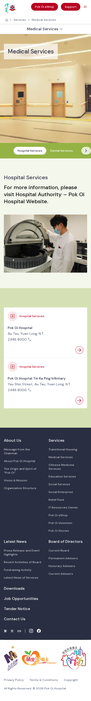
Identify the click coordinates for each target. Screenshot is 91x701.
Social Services (59, 484)
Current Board (59, 550)
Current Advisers (61, 574)
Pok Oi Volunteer (61, 523)
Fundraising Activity (18, 570)
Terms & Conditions (44, 680)
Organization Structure (20, 488)
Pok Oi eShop (58, 515)
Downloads (14, 588)
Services (20, 20)
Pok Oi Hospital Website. (44, 198)
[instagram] (31, 631)
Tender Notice (17, 608)
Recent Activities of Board (22, 562)
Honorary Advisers (62, 566)
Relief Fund (56, 500)
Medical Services (44, 20)
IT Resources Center (63, 507)
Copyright (71, 680)
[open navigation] (85, 7)
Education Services (62, 476)
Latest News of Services (21, 578)
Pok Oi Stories (59, 531)
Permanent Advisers (63, 558)
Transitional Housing (63, 449)
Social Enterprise (61, 492)
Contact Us (14, 618)
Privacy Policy (14, 680)
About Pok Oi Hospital (19, 461)
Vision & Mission (15, 480)
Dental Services (61, 151)
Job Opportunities (21, 598)
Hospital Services (29, 151)
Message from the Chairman (17, 451)
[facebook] (39, 631)
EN (19, 631)
